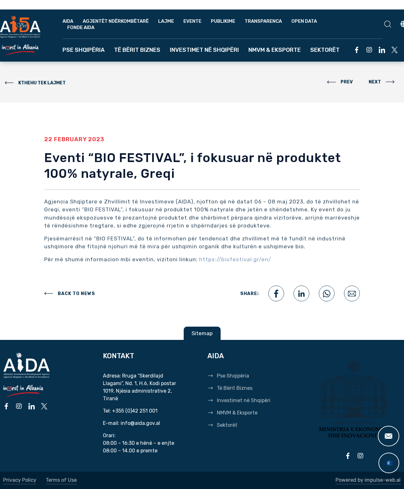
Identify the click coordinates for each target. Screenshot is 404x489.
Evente (192, 21)
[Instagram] (369, 50)
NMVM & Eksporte (274, 50)
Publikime (223, 21)
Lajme (166, 21)
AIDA (67, 21)
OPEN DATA (304, 21)
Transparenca (263, 21)
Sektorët (325, 50)
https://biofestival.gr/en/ (235, 259)
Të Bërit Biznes (137, 50)
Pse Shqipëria (83, 50)
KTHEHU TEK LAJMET (42, 83)
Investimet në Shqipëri (204, 50)
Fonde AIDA (80, 27)
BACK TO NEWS (76, 293)
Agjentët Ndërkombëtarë (116, 21)
